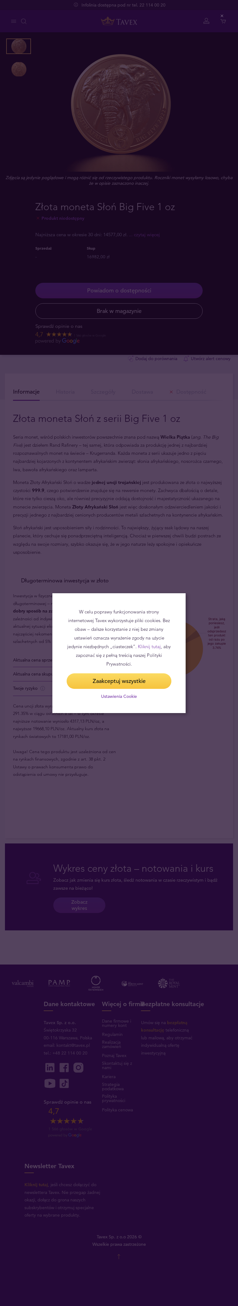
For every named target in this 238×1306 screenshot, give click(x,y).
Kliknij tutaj (149, 646)
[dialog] (119, 653)
